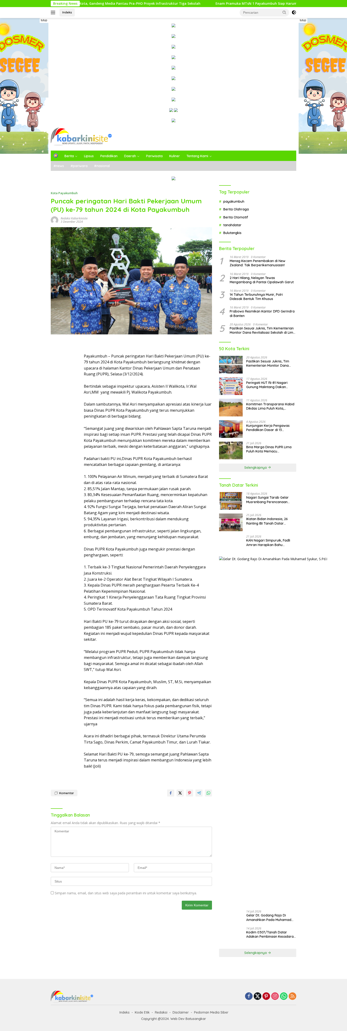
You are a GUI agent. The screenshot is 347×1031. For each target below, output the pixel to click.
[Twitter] (257, 996)
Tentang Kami (197, 156)
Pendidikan (109, 156)
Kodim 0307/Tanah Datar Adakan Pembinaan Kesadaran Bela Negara (271, 934)
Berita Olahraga (236, 209)
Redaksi (161, 1012)
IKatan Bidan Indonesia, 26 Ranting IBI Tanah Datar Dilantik (267, 521)
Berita (69, 156)
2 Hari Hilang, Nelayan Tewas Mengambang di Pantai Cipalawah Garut (262, 280)
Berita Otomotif (235, 217)
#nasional (102, 166)
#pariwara (79, 166)
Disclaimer (181, 1012)
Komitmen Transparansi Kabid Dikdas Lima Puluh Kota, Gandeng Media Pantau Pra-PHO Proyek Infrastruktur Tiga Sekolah (270, 406)
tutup (44, 20)
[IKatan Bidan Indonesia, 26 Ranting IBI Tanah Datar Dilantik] (231, 522)
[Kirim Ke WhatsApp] (208, 793)
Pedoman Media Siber (211, 1012)
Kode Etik (142, 1012)
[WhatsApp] (284, 996)
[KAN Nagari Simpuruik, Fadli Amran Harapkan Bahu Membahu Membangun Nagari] (231, 544)
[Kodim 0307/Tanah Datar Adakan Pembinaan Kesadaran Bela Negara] (231, 936)
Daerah (130, 156)
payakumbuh (233, 201)
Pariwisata (154, 156)
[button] (284, 12)
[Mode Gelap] (294, 12)
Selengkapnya (256, 467)
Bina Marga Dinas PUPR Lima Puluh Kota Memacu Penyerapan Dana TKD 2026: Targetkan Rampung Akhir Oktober (269, 449)
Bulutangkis (232, 233)
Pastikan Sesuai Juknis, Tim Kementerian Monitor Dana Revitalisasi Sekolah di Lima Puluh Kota (262, 330)
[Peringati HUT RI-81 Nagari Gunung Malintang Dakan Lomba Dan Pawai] (231, 386)
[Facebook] (249, 996)
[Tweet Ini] (180, 793)
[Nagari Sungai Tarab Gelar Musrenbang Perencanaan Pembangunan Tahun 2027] (231, 501)
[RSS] (292, 996)
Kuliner (174, 156)
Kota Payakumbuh (64, 193)
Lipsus (89, 156)
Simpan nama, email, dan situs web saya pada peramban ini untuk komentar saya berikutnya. (126, 893)
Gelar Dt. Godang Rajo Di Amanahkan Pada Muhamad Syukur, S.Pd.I (268, 917)
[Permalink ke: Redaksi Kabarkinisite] (54, 219)
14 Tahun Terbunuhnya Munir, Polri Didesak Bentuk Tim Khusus (256, 296)
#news (59, 166)
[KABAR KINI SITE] (81, 136)
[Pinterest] (266, 996)
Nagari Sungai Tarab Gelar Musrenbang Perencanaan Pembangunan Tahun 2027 (267, 499)
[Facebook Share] (170, 793)
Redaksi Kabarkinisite (74, 218)
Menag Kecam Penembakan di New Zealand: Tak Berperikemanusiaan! (257, 263)
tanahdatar (232, 225)
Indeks (67, 12)
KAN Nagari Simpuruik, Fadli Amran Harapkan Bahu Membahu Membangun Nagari (270, 542)
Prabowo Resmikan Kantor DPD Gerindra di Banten (262, 313)
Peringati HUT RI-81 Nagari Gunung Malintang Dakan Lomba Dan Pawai (267, 385)
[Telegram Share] (199, 793)
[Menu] (54, 12)
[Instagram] (275, 996)
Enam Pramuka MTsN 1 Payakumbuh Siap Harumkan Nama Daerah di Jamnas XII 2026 (245, 3)
